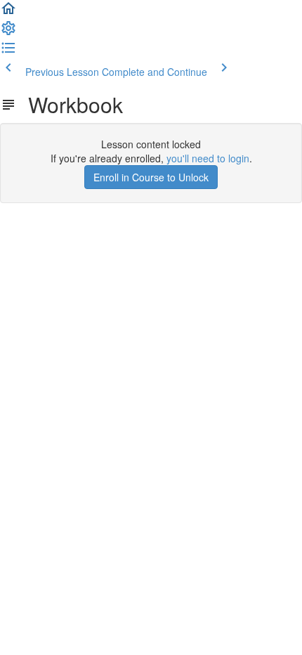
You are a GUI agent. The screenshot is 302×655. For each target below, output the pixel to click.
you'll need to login (207, 158)
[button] (8, 13)
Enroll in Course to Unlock (151, 177)
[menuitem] (8, 32)
